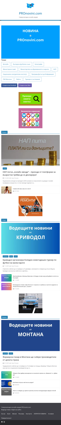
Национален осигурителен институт (15, 74)
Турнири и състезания (32, 79)
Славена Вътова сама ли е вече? (22, 189)
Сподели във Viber (24, 85)
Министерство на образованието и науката (34, 69)
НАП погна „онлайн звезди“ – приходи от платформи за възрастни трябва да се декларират (29, 173)
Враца (11, 256)
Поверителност (6, 418)
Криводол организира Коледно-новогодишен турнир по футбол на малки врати (29, 261)
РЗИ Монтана (7, 79)
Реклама (21, 414)
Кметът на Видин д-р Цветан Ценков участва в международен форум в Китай (34, 390)
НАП (54, 69)
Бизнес (10, 353)
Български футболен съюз (21, 64)
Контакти (29, 414)
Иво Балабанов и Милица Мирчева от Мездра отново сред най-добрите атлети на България (35, 277)
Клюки (4, 168)
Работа (18, 79)
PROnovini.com (30, 13)
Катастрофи (38, 64)
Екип (8, 414)
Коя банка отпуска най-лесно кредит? (23, 382)
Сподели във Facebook (9, 85)
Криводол (5, 256)
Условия (51, 414)
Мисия (14, 414)
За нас (3, 414)
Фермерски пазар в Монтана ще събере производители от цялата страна (29, 358)
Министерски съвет (9, 69)
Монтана (5, 353)
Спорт (15, 256)
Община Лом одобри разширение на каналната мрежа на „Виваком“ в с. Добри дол (35, 374)
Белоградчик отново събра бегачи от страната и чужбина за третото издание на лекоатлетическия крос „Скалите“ (35, 285)
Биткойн (5, 64)
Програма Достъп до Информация (42, 74)
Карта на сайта (16, 410)
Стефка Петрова (14, 178)
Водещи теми (5, 410)
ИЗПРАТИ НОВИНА (40, 414)
